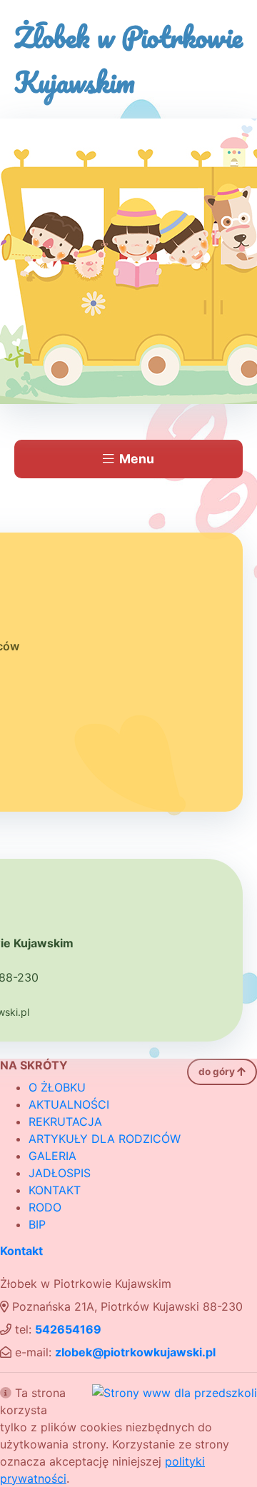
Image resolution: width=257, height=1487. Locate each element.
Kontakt (55, 1190)
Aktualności (69, 1104)
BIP (37, 1224)
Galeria (52, 1156)
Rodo (45, 1207)
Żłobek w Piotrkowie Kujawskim (128, 59)
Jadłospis (60, 1173)
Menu (136, 458)
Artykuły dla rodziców (105, 1138)
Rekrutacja (65, 1121)
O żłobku (57, 1087)
